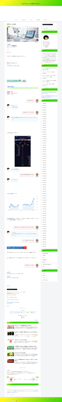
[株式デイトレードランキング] (14, 45)
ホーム (42, 399)
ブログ (48, 399)
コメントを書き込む (22, 388)
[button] (33, 312)
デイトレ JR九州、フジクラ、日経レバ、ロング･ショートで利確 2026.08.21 (49, 77)
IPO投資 (45, 399)
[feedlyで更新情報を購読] (22, 317)
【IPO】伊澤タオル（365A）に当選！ (13, 65)
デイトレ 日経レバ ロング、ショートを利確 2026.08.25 (49, 69)
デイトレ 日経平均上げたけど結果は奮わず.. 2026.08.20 (49, 81)
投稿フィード (45, 275)
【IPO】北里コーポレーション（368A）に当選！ (15, 273)
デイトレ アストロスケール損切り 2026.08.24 (49, 73)
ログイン (44, 273)
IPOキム (48, 97)
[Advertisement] (31, 12)
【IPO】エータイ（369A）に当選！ (13, 277)
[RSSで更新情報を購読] (23, 317)
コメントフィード (46, 277)
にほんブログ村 (9, 45)
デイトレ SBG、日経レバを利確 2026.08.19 (49, 85)
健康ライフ (55, 399)
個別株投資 (51, 399)
